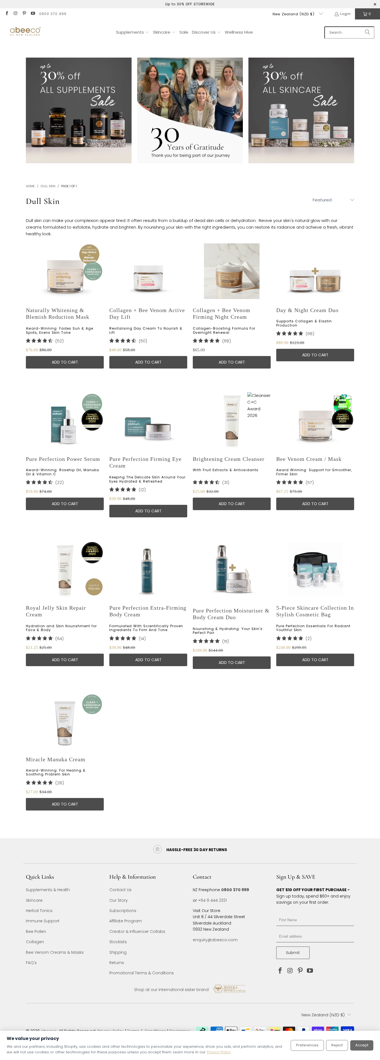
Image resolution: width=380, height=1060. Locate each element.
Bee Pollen (36, 931)
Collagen (35, 942)
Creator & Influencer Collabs (137, 931)
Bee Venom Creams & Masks (55, 952)
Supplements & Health (48, 890)
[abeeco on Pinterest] (24, 13)
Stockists (118, 942)
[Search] (367, 32)
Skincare (34, 900)
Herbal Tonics (39, 910)
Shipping (118, 952)
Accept (361, 1045)
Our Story (118, 900)
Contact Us (120, 890)
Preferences (307, 1045)
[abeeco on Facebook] (6, 13)
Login (345, 13)
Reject (337, 1045)
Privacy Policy (219, 1052)
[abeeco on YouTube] (32, 13)
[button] (132, 32)
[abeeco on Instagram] (15, 13)
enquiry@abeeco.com (215, 940)
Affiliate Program (125, 921)
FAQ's (31, 962)
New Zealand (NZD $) (294, 14)
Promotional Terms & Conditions (141, 973)
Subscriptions (122, 910)
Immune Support (43, 921)
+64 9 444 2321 (212, 900)
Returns (116, 962)
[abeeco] (25, 32)
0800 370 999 (52, 13)
